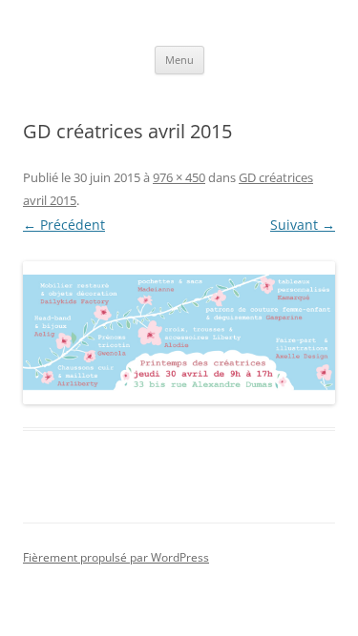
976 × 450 (179, 177)
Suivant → (302, 224)
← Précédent (64, 224)
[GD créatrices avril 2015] (179, 333)
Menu (179, 59)
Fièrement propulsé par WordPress (116, 557)
